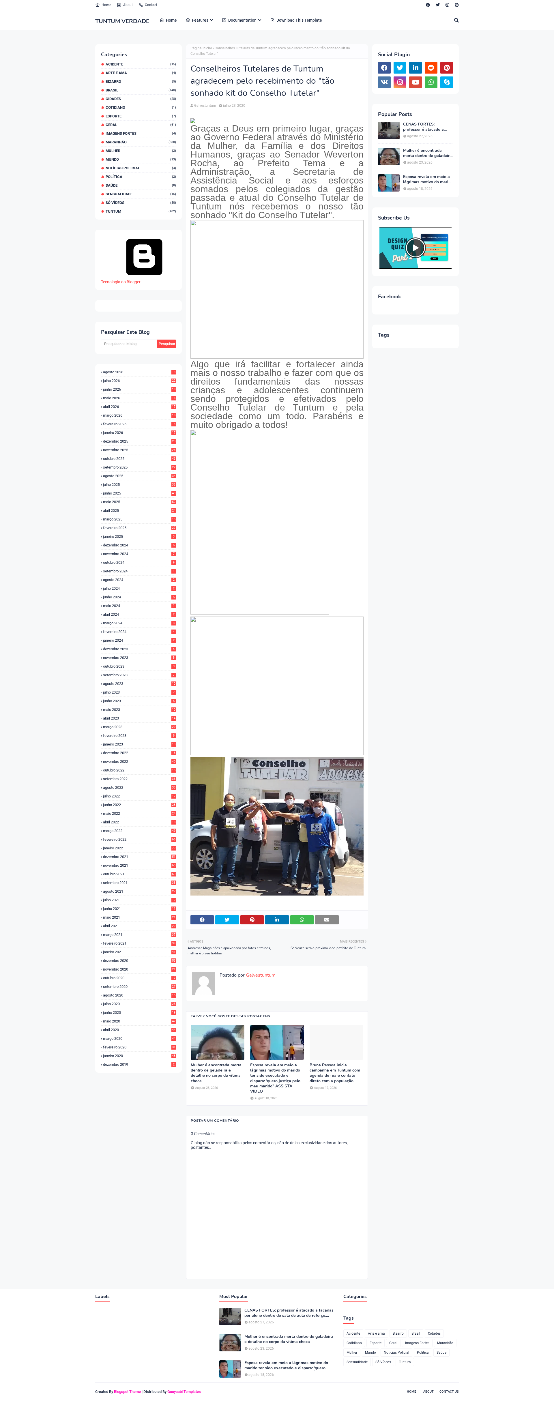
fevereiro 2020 (139, 1047)
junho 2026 (139, 389)
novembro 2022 (139, 761)
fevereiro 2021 (139, 943)
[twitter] (437, 5)
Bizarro (141, 81)
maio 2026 (139, 398)
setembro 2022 (139, 779)
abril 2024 (139, 614)
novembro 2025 (139, 450)
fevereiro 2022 (139, 839)
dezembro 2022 (139, 753)
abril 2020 (139, 1030)
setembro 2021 (139, 883)
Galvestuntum (205, 106)
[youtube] (415, 82)
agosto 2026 (139, 372)
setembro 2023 (139, 675)
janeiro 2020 (139, 1056)
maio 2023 (139, 709)
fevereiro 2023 (139, 735)
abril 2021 (139, 926)
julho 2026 (139, 381)
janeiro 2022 (139, 848)
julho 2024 (139, 588)
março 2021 (139, 934)
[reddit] (431, 68)
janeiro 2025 (139, 536)
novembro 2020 (139, 969)
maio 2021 (139, 917)
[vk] (384, 82)
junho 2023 (139, 701)
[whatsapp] (431, 82)
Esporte (141, 116)
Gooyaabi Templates (184, 1391)
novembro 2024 (139, 554)
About (128, 5)
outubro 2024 (139, 562)
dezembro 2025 (139, 441)
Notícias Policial (141, 168)
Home (106, 5)
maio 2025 (139, 502)
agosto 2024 (139, 580)
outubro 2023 (139, 666)
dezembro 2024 (139, 545)
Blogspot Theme (127, 1391)
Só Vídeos (141, 203)
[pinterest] (456, 5)
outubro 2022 (139, 770)
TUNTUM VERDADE (122, 21)
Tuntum (141, 211)
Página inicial (201, 48)
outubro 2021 (139, 874)
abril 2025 (139, 510)
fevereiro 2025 (139, 528)
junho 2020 (139, 1012)
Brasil (141, 90)
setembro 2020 (139, 986)
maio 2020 (139, 1021)
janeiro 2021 (139, 952)
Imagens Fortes (141, 133)
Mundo (141, 159)
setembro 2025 (139, 467)
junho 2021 (139, 908)
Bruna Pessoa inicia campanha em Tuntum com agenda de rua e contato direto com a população (335, 1073)
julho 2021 (139, 900)
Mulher (141, 151)
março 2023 (139, 727)
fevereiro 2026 (139, 424)
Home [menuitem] (171, 20)
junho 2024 (139, 597)
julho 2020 (139, 1004)
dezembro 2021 (139, 857)
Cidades (141, 99)
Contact (151, 5)
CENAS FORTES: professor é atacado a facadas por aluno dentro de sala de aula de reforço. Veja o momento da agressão (428, 127)
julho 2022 (139, 796)
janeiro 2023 (139, 744)
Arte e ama (141, 73)
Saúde (141, 185)
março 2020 (139, 1038)
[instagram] (447, 5)
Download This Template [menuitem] (299, 20)
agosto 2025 (139, 476)
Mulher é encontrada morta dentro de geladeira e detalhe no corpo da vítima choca (216, 1073)
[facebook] (427, 5)
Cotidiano (141, 107)
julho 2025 (139, 484)
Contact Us (449, 1391)
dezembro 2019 (139, 1064)
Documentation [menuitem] (242, 20)
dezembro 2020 (139, 960)
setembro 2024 (139, 571)
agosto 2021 (139, 891)
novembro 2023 (139, 657)
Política (141, 177)
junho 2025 (139, 493)
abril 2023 (139, 718)
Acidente (141, 64)
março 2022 (139, 831)
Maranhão (141, 142)
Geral (141, 125)
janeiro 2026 (139, 432)
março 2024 (139, 623)
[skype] (446, 82)
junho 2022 (139, 805)
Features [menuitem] (200, 20)
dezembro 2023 (139, 649)
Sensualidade (141, 194)
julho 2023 (139, 692)
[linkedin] (415, 68)
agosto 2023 (139, 683)
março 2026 (139, 415)
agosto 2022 (139, 787)
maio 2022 (139, 813)
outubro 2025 (139, 458)
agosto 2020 (139, 995)
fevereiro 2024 (139, 632)
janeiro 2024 (139, 640)
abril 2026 (139, 406)
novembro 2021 (139, 865)
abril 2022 (139, 822)
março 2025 (139, 519)
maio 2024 (139, 606)
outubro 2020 (139, 978)
